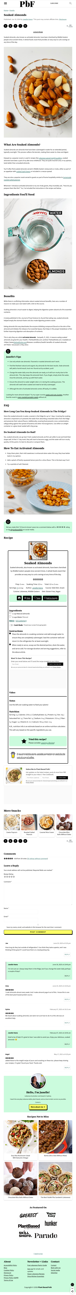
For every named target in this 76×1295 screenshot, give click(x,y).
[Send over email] (25, 26)
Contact (53, 1265)
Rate (28, 598)
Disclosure (62, 19)
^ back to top (38, 1254)
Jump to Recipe (38, 32)
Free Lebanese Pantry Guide (37, 1265)
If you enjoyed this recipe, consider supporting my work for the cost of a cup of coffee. (41, 756)
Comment (8, 882)
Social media (55, 1270)
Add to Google (52, 598)
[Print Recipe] (19, 598)
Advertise (54, 1273)
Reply (67, 954)
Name (6, 908)
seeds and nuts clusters (54, 395)
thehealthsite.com (20, 342)
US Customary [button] (21, 620)
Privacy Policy (8, 1275)
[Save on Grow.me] (20, 26)
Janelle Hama (37, 588)
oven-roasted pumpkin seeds (28, 397)
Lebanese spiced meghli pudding (50, 158)
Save (38, 598)
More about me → (38, 1107)
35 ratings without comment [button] (37, 858)
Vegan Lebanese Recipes (35, 1274)
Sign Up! (30, 1269)
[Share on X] (10, 26)
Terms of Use (8, 1280)
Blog (5, 1268)
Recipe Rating (8, 874)
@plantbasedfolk (17, 530)
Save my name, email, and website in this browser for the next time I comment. (34, 927)
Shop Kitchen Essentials (35, 1276)
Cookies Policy (9, 1270)
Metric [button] (11, 620)
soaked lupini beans (23, 171)
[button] (34, 579)
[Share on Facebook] (6, 26)
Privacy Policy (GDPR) (11, 1278)
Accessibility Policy (10, 1265)
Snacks (12, 10)
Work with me (56, 1268)
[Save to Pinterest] (15, 26)
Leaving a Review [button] (47, 743)
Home (6, 10)
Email (6, 916)
